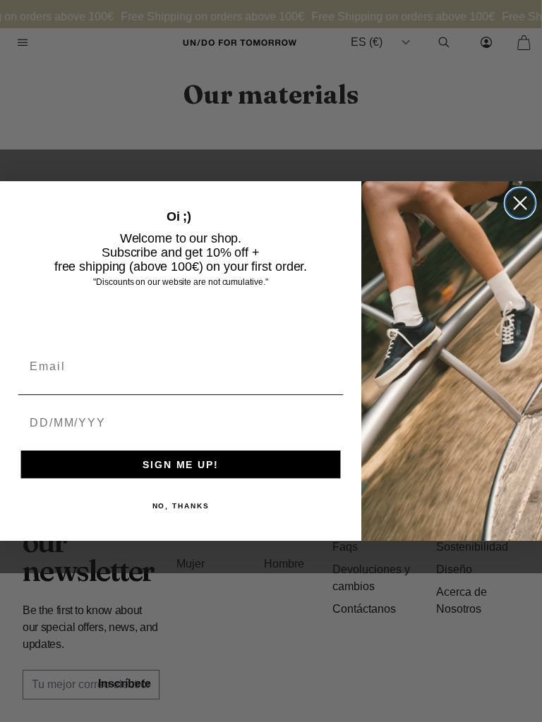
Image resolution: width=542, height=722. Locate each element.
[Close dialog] (520, 203)
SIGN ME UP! (180, 464)
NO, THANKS (181, 506)
